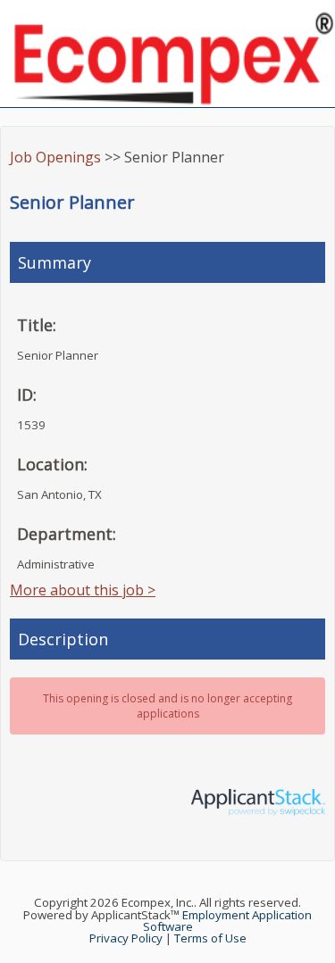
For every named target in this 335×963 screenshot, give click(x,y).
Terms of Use (210, 938)
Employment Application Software (228, 920)
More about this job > (82, 590)
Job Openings (55, 157)
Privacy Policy (126, 938)
